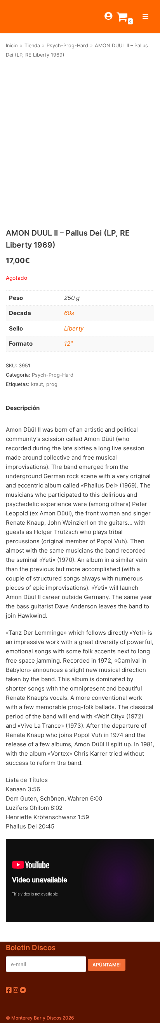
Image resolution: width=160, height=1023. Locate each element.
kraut (37, 384)
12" (68, 343)
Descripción (23, 408)
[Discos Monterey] (19, 16)
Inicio (12, 45)
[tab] (23, 408)
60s (69, 313)
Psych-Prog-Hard (67, 45)
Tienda (32, 45)
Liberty (73, 328)
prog (51, 384)
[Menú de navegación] (145, 16)
